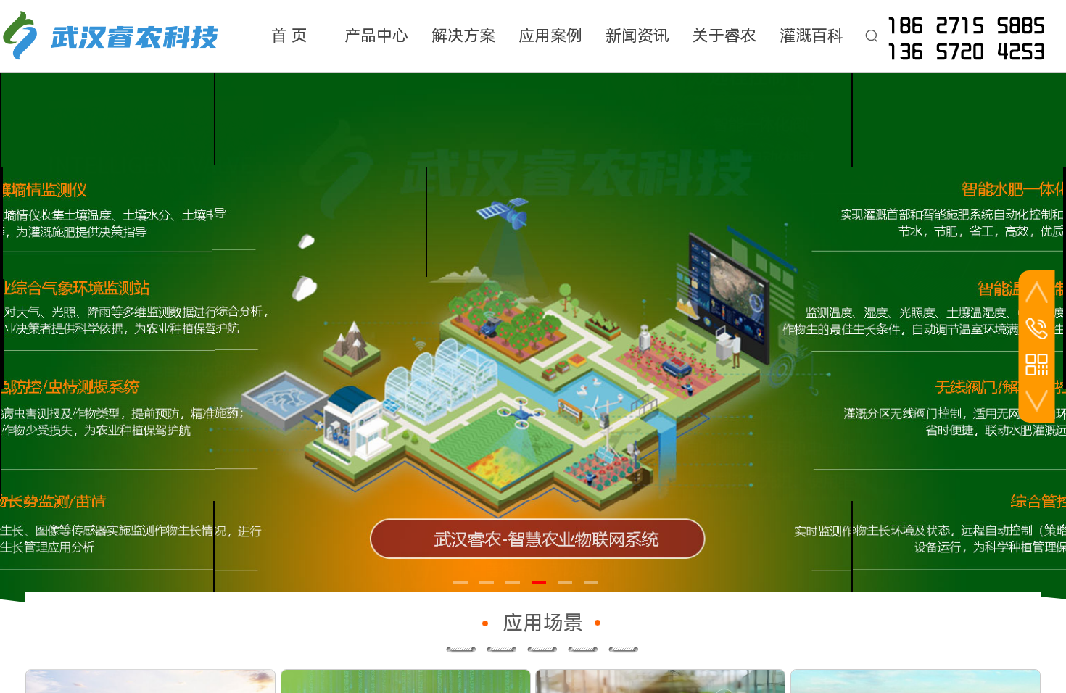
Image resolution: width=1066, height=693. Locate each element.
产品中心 (376, 36)
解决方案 (463, 36)
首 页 (289, 36)
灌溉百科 (811, 36)
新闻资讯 (637, 36)
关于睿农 (724, 36)
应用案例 (550, 36)
